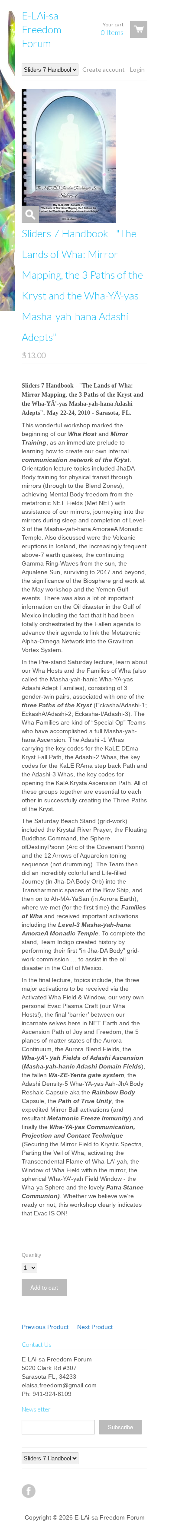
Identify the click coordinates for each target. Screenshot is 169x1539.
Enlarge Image (30, 214)
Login (137, 69)
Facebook (29, 1491)
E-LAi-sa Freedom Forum (42, 29)
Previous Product (45, 1326)
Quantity (31, 1255)
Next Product (95, 1326)
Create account (103, 69)
